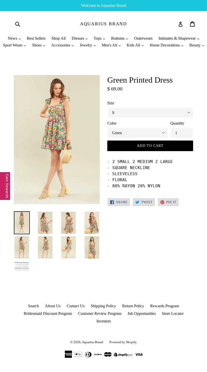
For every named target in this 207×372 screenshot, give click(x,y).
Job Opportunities (141, 313)
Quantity (177, 123)
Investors (103, 321)
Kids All (134, 45)
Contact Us (76, 306)
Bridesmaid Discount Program (48, 313)
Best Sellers (36, 38)
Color (111, 123)
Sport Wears (13, 45)
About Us (53, 306)
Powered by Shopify (123, 342)
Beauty (195, 45)
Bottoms (118, 38)
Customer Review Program (99, 313)
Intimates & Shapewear (178, 38)
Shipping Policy (103, 306)
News (13, 38)
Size (110, 103)
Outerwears (143, 38)
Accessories (61, 45)
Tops (98, 38)
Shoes (37, 45)
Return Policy (133, 306)
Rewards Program (164, 306)
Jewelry (86, 45)
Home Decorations (165, 45)
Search (33, 306)
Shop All (58, 38)
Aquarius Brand (103, 23)
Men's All (110, 45)
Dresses (78, 38)
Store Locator (173, 313)
